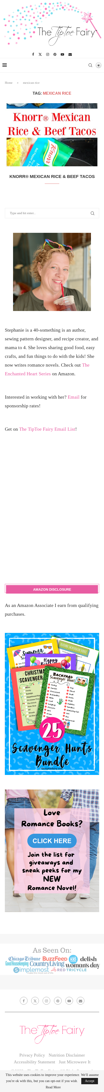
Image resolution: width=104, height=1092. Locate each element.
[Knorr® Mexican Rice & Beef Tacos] (52, 134)
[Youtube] (62, 54)
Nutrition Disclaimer (67, 1055)
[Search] (90, 65)
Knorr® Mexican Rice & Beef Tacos (52, 176)
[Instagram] (47, 54)
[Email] (70, 54)
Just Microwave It (74, 1061)
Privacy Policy (32, 1055)
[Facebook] (33, 54)
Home (9, 82)
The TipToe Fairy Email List (47, 429)
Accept (89, 1081)
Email (74, 397)
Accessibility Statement (34, 1061)
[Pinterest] (54, 54)
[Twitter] (40, 54)
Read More (53, 1087)
